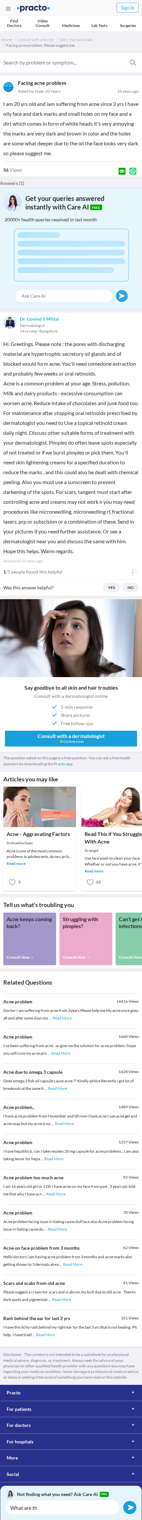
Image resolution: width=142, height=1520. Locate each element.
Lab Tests (99, 25)
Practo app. (64, 763)
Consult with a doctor (36, 39)
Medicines (71, 25)
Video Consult (43, 23)
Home (7, 39)
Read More (62, 1018)
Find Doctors (14, 23)
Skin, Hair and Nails (76, 39)
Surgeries (128, 25)
